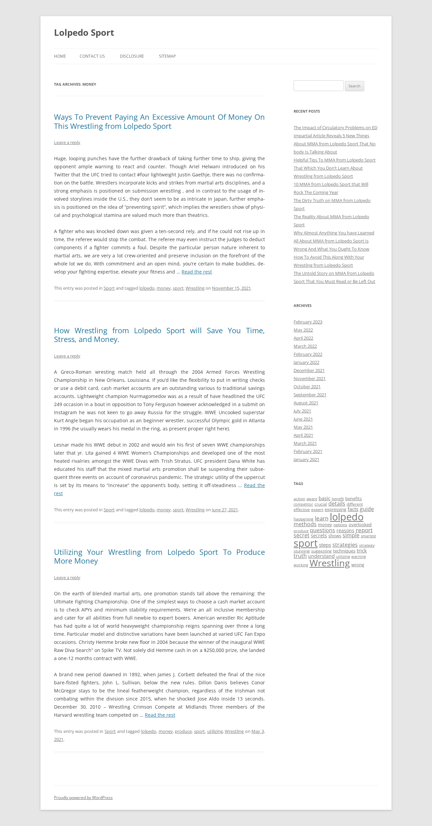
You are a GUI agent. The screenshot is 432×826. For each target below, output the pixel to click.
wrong (357, 565)
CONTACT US (92, 56)
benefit (338, 498)
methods (305, 524)
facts (353, 509)
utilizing (215, 731)
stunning (302, 551)
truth (300, 556)
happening (304, 519)
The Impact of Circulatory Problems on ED (335, 127)
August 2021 (306, 403)
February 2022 (308, 354)
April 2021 (303, 435)
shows (334, 536)
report (364, 530)
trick (362, 550)
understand (321, 556)
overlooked (360, 524)
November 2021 (310, 378)
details (336, 503)
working (301, 565)
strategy (367, 545)
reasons (345, 530)
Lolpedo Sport (84, 32)
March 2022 (305, 346)
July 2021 (302, 411)
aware (311, 498)
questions (322, 530)
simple (351, 535)
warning (358, 556)
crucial (321, 504)
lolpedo (147, 288)
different (355, 504)
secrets (319, 535)
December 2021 (309, 370)
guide (367, 509)
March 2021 (305, 443)
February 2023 (308, 322)
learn (321, 518)
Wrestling (195, 288)
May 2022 (303, 330)
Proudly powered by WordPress (83, 797)
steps (325, 544)
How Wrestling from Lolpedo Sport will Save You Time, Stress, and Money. (159, 334)
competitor (303, 504)
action (299, 499)
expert (317, 509)
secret (301, 535)
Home (60, 56)
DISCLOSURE (132, 56)
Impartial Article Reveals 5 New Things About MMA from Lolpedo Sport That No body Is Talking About (335, 144)
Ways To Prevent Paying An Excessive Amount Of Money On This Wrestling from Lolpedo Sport (159, 121)
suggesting (321, 551)
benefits (353, 498)
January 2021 (306, 459)
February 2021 (308, 451)
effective (302, 509)
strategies (345, 544)
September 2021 (310, 395)
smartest (368, 536)
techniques (344, 551)
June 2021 (303, 419)
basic (324, 498)
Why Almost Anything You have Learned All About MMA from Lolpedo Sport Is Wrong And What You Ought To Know (334, 241)
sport (178, 288)
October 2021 (307, 386)
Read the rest (197, 271)
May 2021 (303, 427)
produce (183, 731)
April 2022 (303, 338)
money (164, 288)
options (340, 525)
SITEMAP (167, 56)
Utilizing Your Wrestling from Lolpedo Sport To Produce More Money (159, 556)
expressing (335, 509)
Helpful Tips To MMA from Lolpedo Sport (335, 160)
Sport (109, 288)
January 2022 (306, 362)
